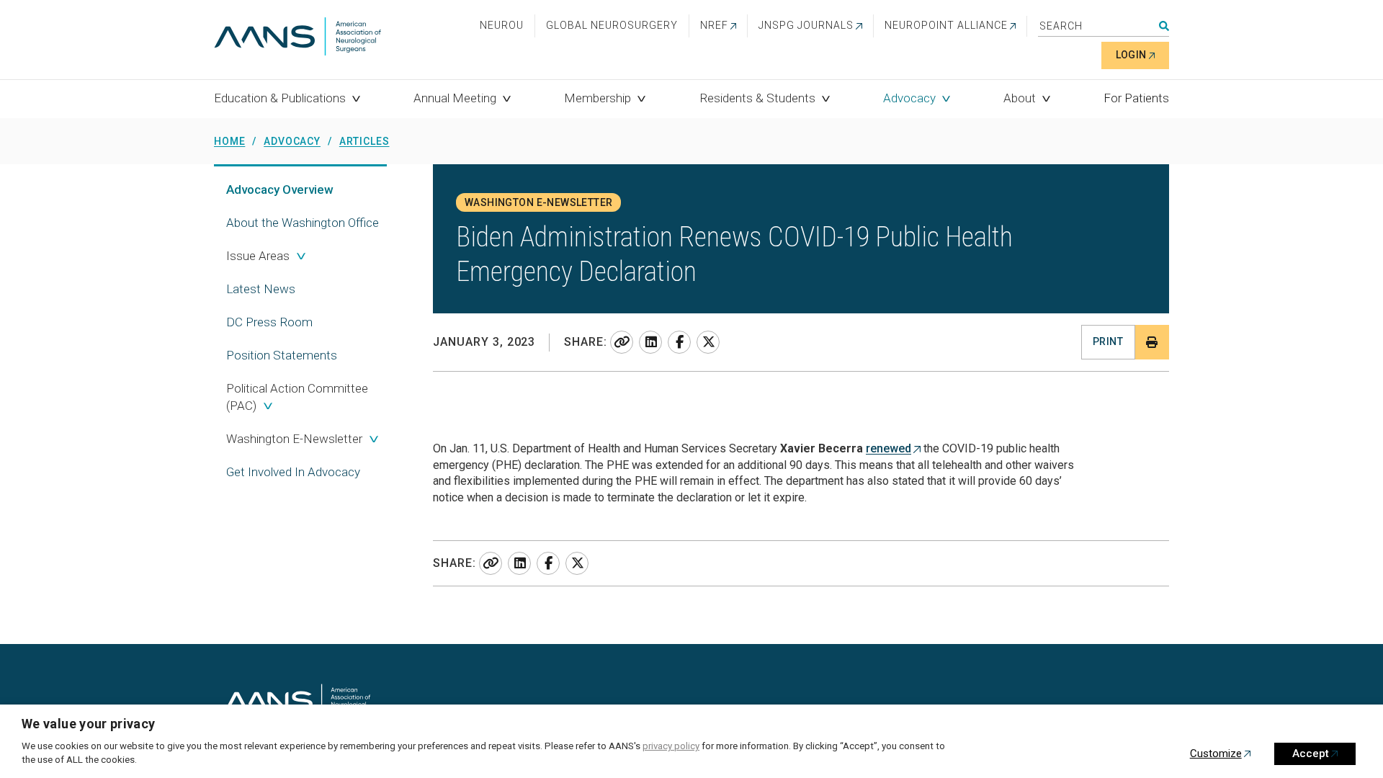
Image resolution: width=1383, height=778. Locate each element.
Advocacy (909, 98)
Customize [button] (1216, 753)
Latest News (260, 289)
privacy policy (671, 746)
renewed (888, 448)
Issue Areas (258, 256)
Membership (597, 98)
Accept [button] (1310, 753)
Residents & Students (757, 98)
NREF (714, 25)
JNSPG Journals (806, 25)
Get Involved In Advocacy (293, 472)
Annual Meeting (454, 98)
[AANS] (297, 37)
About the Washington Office (302, 222)
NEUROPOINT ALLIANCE (946, 25)
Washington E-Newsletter (294, 439)
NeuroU (502, 25)
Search (1164, 26)
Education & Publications (280, 98)
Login (1131, 55)
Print (1108, 341)
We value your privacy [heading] (89, 723)
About (1019, 98)
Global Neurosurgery (612, 25)
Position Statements (281, 355)
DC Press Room (269, 322)
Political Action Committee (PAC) (297, 397)
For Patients (1136, 98)
